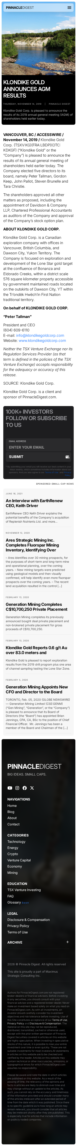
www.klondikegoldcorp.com (42, 340)
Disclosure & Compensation (45, 1023)
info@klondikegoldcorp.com (40, 335)
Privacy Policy (15, 1023)
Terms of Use (51, 472)
